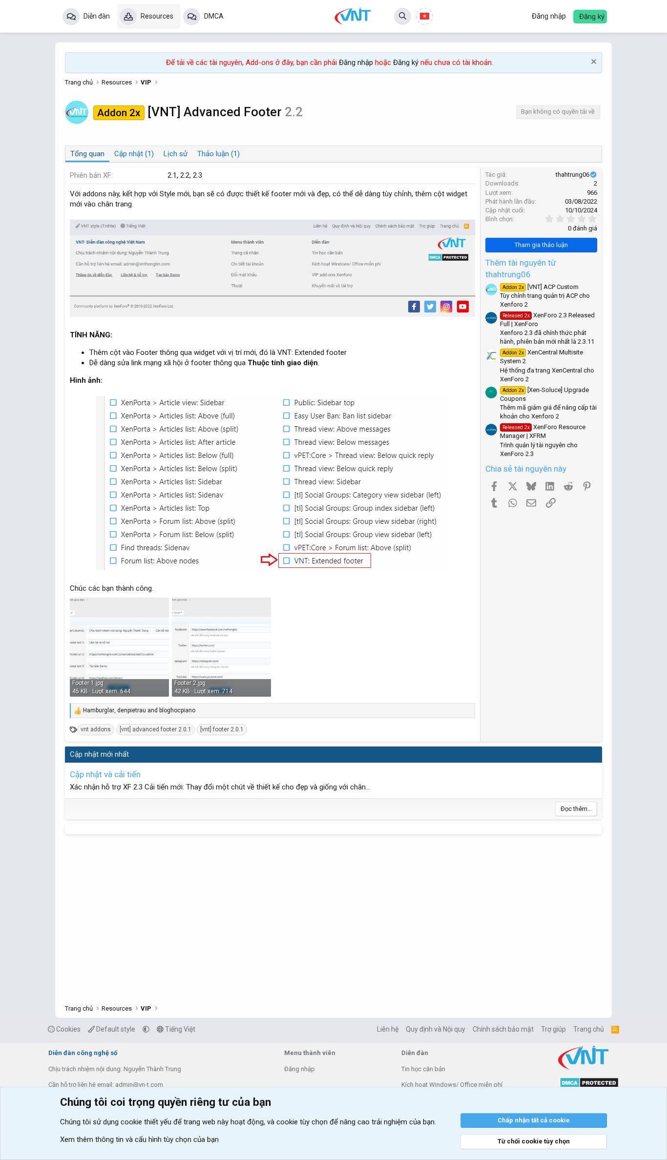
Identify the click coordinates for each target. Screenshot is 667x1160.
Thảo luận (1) (218, 153)
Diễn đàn (96, 16)
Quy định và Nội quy (435, 1029)
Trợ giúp (553, 1029)
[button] (146, 1029)
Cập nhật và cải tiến (105, 774)
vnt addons (96, 729)
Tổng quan (87, 153)
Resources (157, 16)
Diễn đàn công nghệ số (82, 1052)
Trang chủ (588, 1029)
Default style (115, 1029)
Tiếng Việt (179, 1029)
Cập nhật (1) (134, 153)
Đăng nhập (356, 62)
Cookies (68, 1029)
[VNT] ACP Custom (540, 286)
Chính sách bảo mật (503, 1029)
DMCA (214, 16)
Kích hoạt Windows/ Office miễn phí (451, 1084)
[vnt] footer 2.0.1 (222, 729)
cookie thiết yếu (146, 1122)
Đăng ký (405, 62)
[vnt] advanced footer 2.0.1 (155, 729)
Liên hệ (387, 1029)
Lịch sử (176, 153)
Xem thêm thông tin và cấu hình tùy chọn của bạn (139, 1139)
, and (139, 710)
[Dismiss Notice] (592, 63)
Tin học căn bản (423, 1069)
